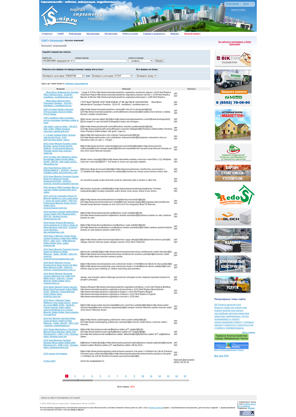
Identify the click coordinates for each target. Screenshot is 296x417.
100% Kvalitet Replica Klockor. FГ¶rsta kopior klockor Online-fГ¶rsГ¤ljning (58, 111)
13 (168, 376)
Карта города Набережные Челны (229, 350)
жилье (239, 310)
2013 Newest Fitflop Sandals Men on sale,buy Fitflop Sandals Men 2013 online (61, 189)
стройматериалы (234, 327)
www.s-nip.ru (156, 408)
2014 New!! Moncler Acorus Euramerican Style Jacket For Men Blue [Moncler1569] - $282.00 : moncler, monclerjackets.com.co (60, 266)
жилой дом (229, 310)
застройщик (221, 313)
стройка (219, 327)
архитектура (233, 304)
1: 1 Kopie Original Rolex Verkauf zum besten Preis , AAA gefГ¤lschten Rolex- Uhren (60, 137)
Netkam (251, 408)
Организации (92, 34)
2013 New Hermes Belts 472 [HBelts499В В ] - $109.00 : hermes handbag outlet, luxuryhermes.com (61, 170)
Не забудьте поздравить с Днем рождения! (234, 43)
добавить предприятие (76, 83)
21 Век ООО (49, 361)
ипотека (233, 313)
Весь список (248, 332)
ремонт (238, 322)
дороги (218, 310)
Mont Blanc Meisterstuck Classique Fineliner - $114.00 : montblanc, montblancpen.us (58, 103)
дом (244, 307)
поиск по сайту (238, 10)
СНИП (61, 34)
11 (151, 376)
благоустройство (224, 307)
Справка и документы (154, 34)
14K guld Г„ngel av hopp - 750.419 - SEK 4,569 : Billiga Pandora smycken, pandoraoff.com (61, 129)
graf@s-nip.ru (249, 404)
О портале (47, 34)
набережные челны (237, 316)
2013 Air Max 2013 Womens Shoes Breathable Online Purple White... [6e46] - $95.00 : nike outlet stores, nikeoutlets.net (60, 160)
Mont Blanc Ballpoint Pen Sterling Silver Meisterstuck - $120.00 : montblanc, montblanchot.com (61, 94)
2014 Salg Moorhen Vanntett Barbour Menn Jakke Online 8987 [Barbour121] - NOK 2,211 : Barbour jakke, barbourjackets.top (61, 344)
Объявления (110, 34)
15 (185, 376)
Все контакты (243, 406)
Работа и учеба (130, 34)
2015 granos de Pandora (55, 354)
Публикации (75, 34)
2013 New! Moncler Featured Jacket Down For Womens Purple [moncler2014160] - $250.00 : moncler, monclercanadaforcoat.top (61, 180)
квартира (243, 313)
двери (238, 307)
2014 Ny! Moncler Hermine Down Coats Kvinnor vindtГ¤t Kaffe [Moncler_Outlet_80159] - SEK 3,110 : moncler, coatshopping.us (61, 322)
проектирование (223, 322)
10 (143, 376)
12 (159, 376)
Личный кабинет (192, 34)
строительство (244, 324)
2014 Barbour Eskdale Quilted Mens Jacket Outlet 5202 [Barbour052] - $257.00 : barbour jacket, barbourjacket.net (61, 215)
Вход (246, 4)
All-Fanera (220, 304)
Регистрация (232, 4)
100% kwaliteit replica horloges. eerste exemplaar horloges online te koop (61, 120)
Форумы (174, 34)
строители (229, 324)
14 (176, 376)
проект (236, 319)
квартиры (219, 316)
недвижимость (222, 319)
